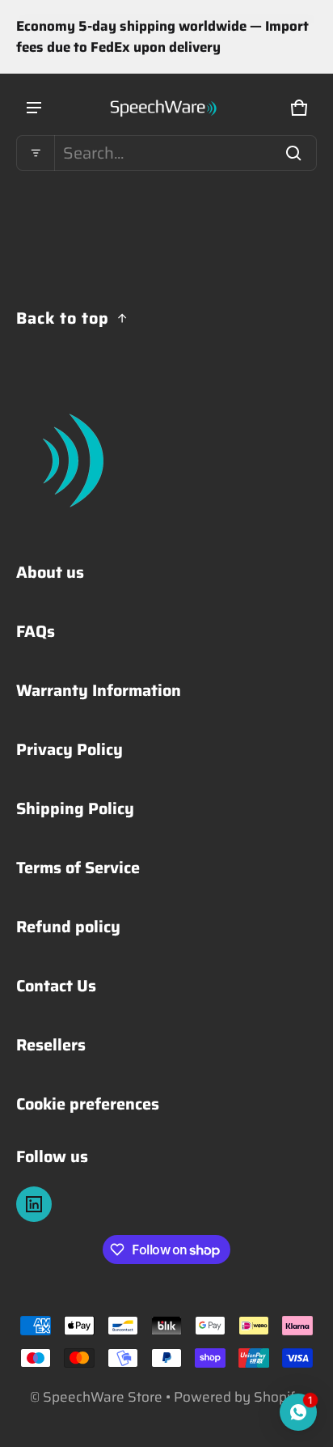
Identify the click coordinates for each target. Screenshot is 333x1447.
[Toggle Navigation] (34, 107)
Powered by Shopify (238, 1396)
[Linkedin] (34, 1204)
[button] (166, 153)
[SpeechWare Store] (166, 108)
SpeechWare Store (102, 1396)
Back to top (62, 318)
